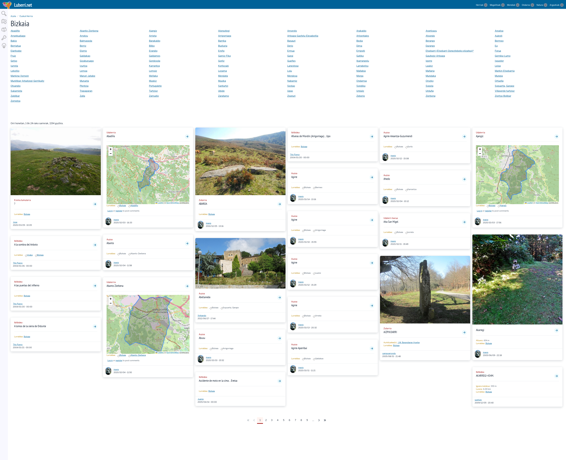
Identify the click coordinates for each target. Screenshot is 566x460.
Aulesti (498, 35)
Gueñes (291, 60)
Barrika (222, 40)
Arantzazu (431, 30)
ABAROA (203, 204)
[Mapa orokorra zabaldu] (4, 24)
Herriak (479, 5)
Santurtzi (223, 85)
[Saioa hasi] (4, 40)
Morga (359, 75)
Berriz (83, 45)
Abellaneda (204, 297)
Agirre (294, 177)
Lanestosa (292, 65)
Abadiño (15, 30)
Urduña (430, 91)
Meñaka (153, 75)
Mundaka (431, 75)
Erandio (153, 50)
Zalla (82, 96)
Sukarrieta (16, 91)
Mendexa (292, 75)
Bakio (14, 40)
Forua (498, 50)
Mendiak (511, 5)
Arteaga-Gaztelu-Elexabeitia (302, 35)
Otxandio (15, 85)
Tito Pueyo (18, 263)
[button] (110, 149)
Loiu (289, 70)
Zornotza (15, 101)
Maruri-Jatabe (87, 75)
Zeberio (360, 96)
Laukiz (429, 65)
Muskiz (153, 80)
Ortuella (499, 80)
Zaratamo (223, 96)
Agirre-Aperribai (299, 348)
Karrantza (154, 65)
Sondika (360, 85)
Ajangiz (153, 30)
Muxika (222, 80)
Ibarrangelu (362, 60)
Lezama (222, 70)
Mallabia (361, 70)
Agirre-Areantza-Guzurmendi (398, 136)
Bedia (359, 40)
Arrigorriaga (224, 35)
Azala (13, 16)
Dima (359, 45)
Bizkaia (27, 214)
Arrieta (153, 35)
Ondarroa (361, 80)
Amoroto (292, 30)
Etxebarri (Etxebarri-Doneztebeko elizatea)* (450, 50)
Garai (290, 55)
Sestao (291, 85)
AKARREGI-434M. (485, 376)
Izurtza (83, 65)
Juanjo (201, 399)
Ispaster (499, 60)
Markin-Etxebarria (505, 70)
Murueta (84, 80)
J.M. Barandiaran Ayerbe (409, 342)
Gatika (360, 55)
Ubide (221, 91)
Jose (15, 222)
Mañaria (430, 70)
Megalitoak (495, 5)
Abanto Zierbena (115, 286)
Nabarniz (292, 80)
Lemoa (83, 70)
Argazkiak (555, 5)
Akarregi (480, 330)
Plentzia (84, 85)
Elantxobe (16, 50)
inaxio (116, 219)
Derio (290, 45)
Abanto (110, 243)
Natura (540, 5)
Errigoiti (360, 50)
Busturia (222, 45)
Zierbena (430, 96)
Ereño (221, 50)
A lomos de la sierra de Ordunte (30, 326)
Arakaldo (361, 30)
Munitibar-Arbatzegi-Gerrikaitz (27, 80)
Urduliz (360, 91)
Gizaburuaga (87, 60)
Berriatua (16, 45)
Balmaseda (86, 40)
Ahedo (387, 179)
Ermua (290, 50)
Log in (110, 211)
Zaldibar (15, 96)
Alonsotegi (224, 30)
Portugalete (155, 85)
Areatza (499, 30)
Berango (430, 40)
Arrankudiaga (18, 35)
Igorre (429, 60)
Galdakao (85, 55)
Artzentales (362, 35)
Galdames (154, 55)
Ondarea (526, 5)
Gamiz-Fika (224, 55)
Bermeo (499, 40)
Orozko (429, 80)
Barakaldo (154, 40)
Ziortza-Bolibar (503, 96)
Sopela (429, 85)
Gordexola (154, 60)
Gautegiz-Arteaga (435, 55)
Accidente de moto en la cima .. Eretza (218, 381)
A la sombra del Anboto (26, 244)
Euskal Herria (26, 16)
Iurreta (14, 65)
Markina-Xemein (20, 75)
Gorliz (221, 60)
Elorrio (83, 50)
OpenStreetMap (172, 202)
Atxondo (430, 35)
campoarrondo (389, 353)
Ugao (290, 91)
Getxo (14, 60)
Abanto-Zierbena (89, 30)
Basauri (291, 40)
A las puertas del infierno (26, 285)
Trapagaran (86, 91)
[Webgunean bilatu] (4, 16)
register (119, 211)
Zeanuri (291, 96)
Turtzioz (153, 91)
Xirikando (202, 315)
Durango (430, 45)
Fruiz (13, 55)
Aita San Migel (391, 222)
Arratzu (84, 35)
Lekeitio (15, 70)
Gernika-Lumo (502, 55)
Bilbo (152, 45)
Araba (30, 255)
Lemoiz (153, 70)
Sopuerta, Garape (504, 85)
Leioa (498, 65)
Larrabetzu (362, 65)
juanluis (478, 400)
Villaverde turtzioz (505, 91)
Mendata (223, 75)
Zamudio (154, 96)
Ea (496, 45)
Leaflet (160, 202)
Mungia (499, 75)
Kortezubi (223, 65)
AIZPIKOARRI (390, 332)
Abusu (202, 338)
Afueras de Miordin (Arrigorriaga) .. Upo (310, 136)
